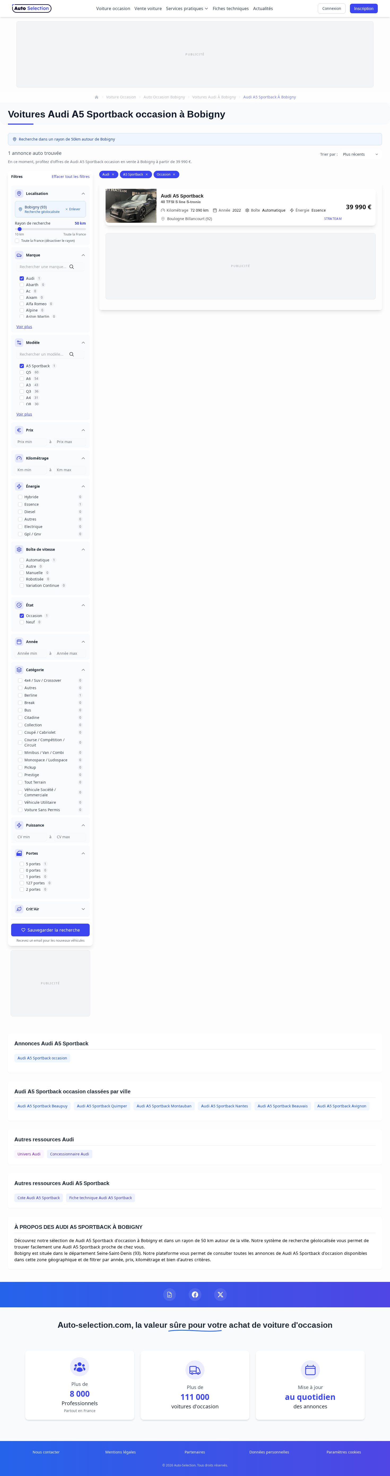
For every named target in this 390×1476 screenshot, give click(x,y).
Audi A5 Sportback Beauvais (283, 1106)
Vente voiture (148, 8)
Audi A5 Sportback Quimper (102, 1106)
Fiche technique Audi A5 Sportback (100, 1197)
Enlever (74, 209)
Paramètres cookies (344, 1452)
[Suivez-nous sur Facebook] (195, 1294)
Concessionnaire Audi (69, 1154)
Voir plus (24, 326)
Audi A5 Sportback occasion (42, 1058)
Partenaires (195, 1452)
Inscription (364, 8)
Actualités (263, 8)
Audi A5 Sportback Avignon (341, 1106)
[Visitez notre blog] (169, 1294)
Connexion (331, 8)
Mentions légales (120, 1452)
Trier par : (329, 154)
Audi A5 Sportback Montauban (164, 1106)
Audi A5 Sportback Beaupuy (42, 1106)
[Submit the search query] (71, 267)
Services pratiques (184, 8)
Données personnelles (269, 1452)
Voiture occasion (113, 8)
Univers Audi (29, 1154)
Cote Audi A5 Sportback (39, 1197)
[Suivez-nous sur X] (220, 1294)
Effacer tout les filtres (71, 176)
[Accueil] (96, 97)
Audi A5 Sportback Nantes (224, 1106)
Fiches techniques (231, 8)
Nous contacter (46, 1452)
